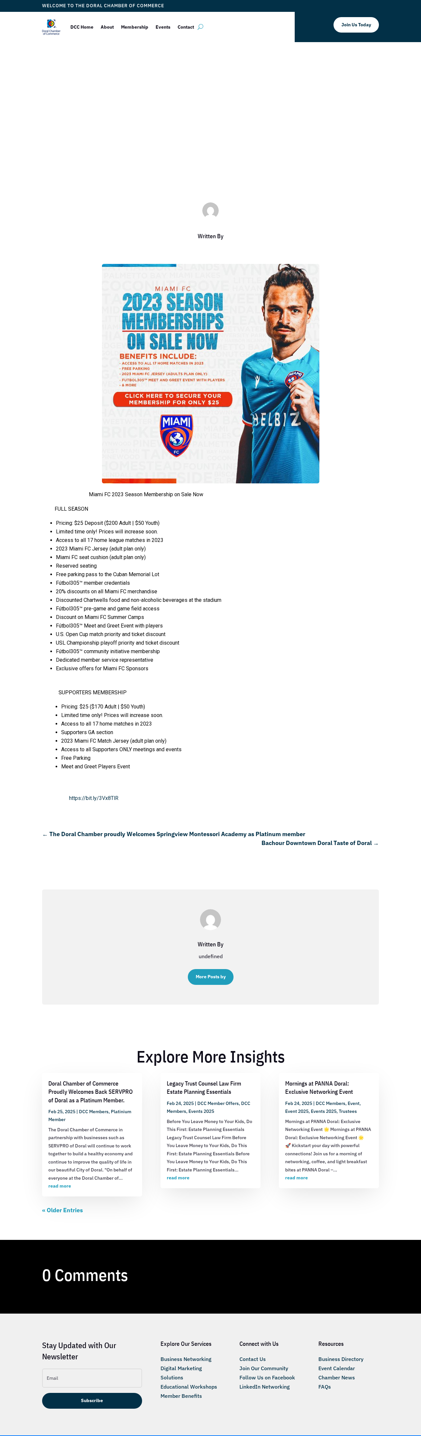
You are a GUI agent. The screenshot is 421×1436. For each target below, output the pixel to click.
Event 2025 (297, 1111)
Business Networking (186, 1359)
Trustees (348, 1111)
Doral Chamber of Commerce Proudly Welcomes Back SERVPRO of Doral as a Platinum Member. (90, 1092)
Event (353, 1103)
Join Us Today (356, 25)
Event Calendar (336, 1368)
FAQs (324, 1386)
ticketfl (181, 162)
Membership (134, 27)
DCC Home (81, 27)
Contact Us (252, 1359)
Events (163, 27)
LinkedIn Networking (264, 1386)
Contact (186, 27)
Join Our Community (263, 1368)
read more (59, 1186)
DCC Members (238, 162)
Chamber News (336, 1377)
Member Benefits (181, 1396)
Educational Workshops (189, 1386)
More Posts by (211, 977)
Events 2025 (201, 1111)
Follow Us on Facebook (267, 1377)
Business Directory (340, 1359)
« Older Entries (62, 1210)
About (107, 27)
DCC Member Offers (218, 1103)
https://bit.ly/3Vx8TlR (93, 798)
